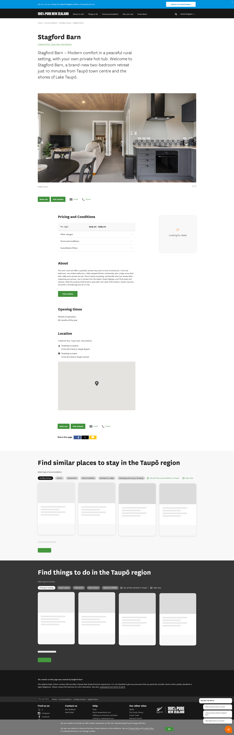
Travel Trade (134, 715)
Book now (44, 199)
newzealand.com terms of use (112, 687)
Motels (59, 478)
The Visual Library (136, 712)
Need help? (69, 712)
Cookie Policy (148, 728)
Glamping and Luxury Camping (131, 478)
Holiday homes (45, 478)
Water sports (64, 588)
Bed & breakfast (88, 478)
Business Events (135, 718)
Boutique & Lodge (107, 478)
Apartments (72, 478)
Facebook (45, 717)
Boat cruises (93, 588)
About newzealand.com (102, 712)
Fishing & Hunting (47, 588)
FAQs (95, 709)
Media (131, 709)
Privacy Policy (134, 728)
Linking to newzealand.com (103, 718)
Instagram (45, 713)
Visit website (58, 199)
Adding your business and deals (105, 715)
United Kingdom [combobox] (186, 14)
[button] (78, 14)
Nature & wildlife (110, 588)
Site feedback (70, 709)
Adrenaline (79, 588)
